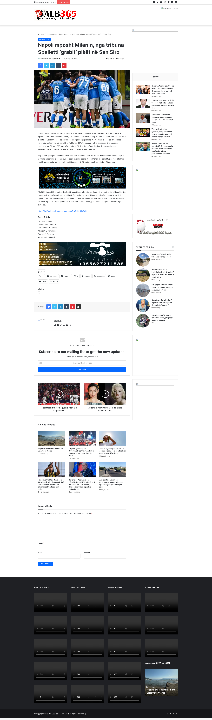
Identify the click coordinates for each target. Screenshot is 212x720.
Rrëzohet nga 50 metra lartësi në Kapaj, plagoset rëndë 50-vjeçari (162, 317)
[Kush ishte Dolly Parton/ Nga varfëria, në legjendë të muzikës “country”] (143, 305)
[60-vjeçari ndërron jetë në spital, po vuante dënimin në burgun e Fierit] (143, 290)
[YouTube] (67, 325)
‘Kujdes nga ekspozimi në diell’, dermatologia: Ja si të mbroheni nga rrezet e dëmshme (112, 450)
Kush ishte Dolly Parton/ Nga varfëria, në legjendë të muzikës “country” (162, 302)
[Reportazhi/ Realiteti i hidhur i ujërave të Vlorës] (51, 438)
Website (87, 552)
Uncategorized (51, 34)
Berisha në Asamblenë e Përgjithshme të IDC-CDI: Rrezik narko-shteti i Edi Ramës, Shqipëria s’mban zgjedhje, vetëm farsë (82, 484)
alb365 (54, 59)
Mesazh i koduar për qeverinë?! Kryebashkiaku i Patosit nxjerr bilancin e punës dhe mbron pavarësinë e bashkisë (162, 148)
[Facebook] (58, 325)
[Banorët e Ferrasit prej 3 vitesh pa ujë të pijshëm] (143, 260)
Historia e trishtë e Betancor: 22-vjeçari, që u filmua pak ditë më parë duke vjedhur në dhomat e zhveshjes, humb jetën (51, 484)
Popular (155, 77)
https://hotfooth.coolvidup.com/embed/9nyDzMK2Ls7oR (62, 211)
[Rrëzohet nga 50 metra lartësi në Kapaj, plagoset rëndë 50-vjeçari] (143, 320)
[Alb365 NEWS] (55, 15)
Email (41, 552)
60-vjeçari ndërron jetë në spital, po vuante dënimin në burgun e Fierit (162, 287)
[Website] (55, 325)
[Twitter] (61, 325)
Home (42, 34)
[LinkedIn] (64, 325)
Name (41, 543)
